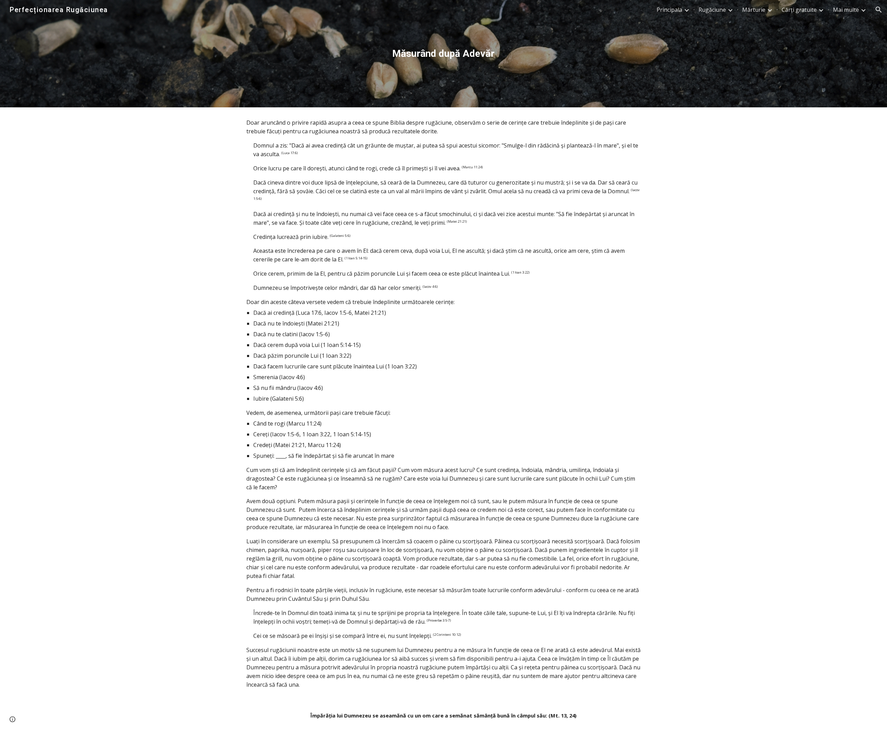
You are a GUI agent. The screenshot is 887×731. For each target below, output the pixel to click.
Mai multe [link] (846, 10)
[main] (443, 53)
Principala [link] (669, 10)
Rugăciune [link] (712, 10)
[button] (878, 9)
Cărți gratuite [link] (799, 10)
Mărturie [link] (753, 10)
